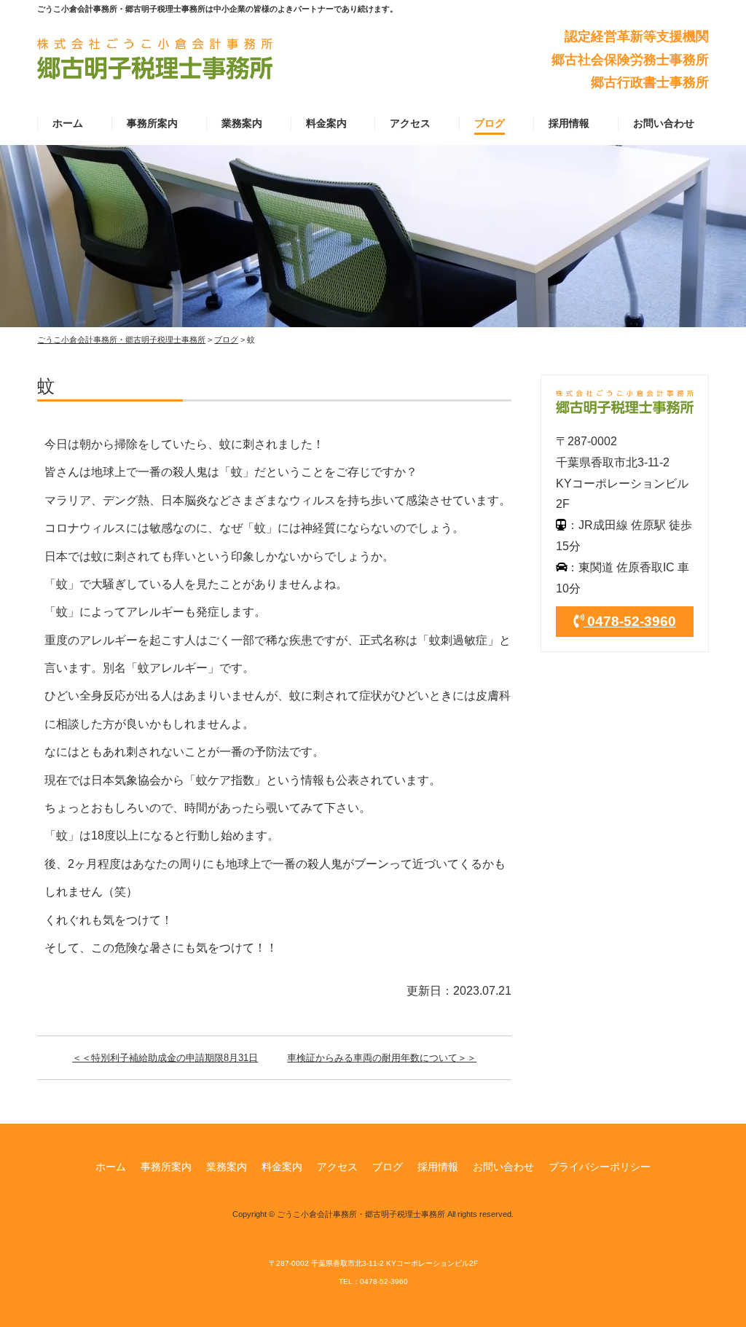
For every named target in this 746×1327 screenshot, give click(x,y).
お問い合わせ (663, 123)
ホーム (67, 123)
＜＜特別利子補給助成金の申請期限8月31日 (165, 1057)
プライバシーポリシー (600, 1167)
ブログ (489, 123)
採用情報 (569, 123)
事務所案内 (152, 123)
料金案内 (326, 123)
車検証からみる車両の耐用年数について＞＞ (381, 1057)
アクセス (410, 123)
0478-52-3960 (630, 621)
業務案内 (241, 123)
